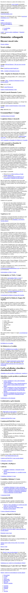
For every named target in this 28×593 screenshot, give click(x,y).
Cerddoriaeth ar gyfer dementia (8, 398)
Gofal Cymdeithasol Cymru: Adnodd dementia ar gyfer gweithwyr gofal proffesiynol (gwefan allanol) (15, 385)
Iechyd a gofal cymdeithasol (11, 32)
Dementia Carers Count (6, 533)
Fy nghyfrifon (7, 28)
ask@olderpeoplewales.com (11, 455)
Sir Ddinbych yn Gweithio (7, 343)
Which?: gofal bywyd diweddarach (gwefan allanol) (13, 572)
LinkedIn (6, 588)
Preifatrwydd (7, 580)
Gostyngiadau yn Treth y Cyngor (8, 272)
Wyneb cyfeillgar (5, 44)
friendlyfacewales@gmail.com (11, 68)
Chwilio (21, 25)
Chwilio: (3, 25)
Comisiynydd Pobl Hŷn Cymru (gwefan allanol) (12, 458)
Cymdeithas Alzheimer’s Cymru (8, 476)
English (5, 29)
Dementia (21, 32)
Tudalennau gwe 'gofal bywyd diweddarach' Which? (13, 563)
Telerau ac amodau (8, 583)
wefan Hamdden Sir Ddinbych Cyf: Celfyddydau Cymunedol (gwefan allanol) (14, 177)
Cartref (2, 32)
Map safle (6, 581)
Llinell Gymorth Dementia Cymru (9, 89)
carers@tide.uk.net (8, 87)
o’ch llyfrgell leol (23, 332)
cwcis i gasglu (15, 4)
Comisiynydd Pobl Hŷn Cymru (8, 418)
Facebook (6, 585)
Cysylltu (6, 576)
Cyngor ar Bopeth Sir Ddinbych (8, 511)
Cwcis (5, 577)
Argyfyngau (6, 579)
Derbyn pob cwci (4, 12)
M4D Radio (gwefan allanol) (10, 411)
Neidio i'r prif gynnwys (6, 22)
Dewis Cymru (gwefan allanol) (10, 552)
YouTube (6, 591)
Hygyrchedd (6, 575)
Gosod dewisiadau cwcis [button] (6, 13)
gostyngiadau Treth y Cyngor (14, 278)
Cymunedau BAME (5, 495)
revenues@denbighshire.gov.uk (15, 291)
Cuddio (2, 20)
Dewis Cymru (4, 546)
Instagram (6, 587)
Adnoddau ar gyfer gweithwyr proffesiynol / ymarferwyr (14, 373)
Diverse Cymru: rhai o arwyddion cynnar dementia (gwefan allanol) (13, 508)
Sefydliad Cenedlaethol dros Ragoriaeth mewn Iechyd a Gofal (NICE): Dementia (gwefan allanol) (15, 394)
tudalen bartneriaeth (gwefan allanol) (15, 361)
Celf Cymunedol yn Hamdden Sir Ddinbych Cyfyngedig (14, 140)
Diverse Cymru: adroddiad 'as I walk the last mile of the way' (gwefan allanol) (15, 505)
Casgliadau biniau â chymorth (8, 116)
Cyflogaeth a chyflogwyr (6, 460)
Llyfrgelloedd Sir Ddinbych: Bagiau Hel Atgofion (12, 295)
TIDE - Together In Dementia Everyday (10, 71)
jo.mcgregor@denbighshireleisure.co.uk (10, 268)
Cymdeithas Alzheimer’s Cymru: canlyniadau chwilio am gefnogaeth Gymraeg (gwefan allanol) (15, 488)
